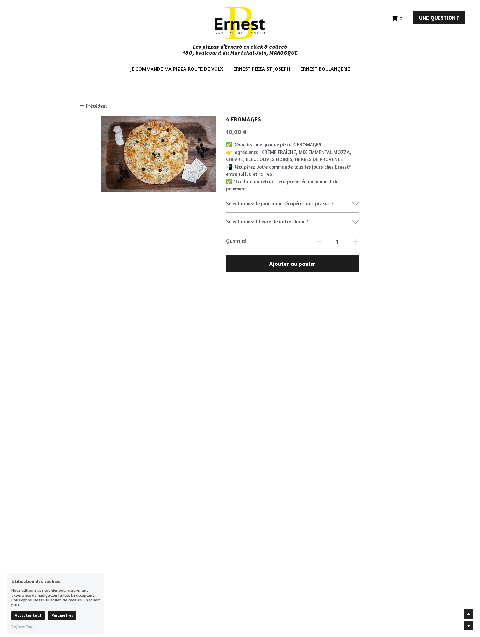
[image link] (240, 22)
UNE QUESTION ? (439, 17)
